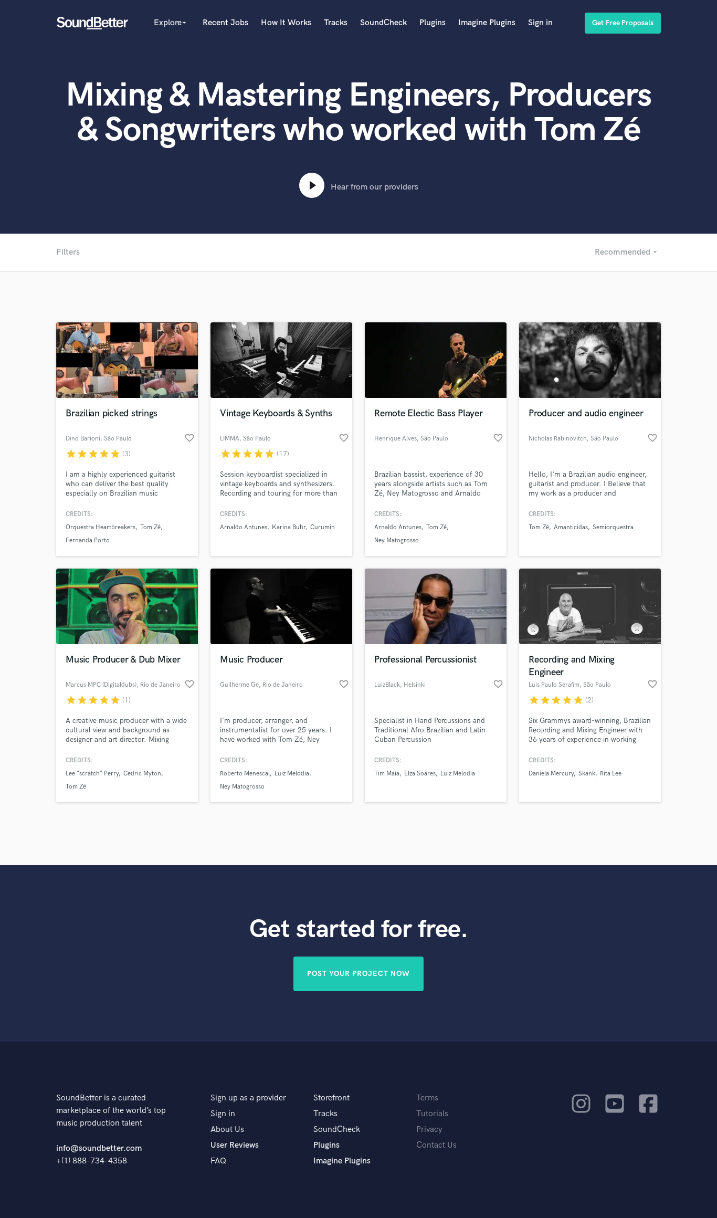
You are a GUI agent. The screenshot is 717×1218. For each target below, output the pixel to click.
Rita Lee (610, 774)
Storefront (331, 1098)
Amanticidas (571, 527)
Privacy (429, 1130)
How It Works (286, 23)
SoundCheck (383, 23)
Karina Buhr (288, 527)
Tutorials (432, 1114)
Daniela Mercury (551, 774)
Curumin (322, 527)
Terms (427, 1098)
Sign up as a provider (248, 1098)
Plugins (432, 23)
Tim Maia (386, 774)
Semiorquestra (613, 527)
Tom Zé (150, 527)
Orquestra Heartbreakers (100, 527)
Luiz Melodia (292, 774)
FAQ (218, 1161)
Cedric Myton (142, 774)
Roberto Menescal (245, 774)
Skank (586, 774)
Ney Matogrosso (396, 540)
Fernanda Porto (88, 540)
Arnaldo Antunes (243, 527)
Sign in (540, 23)
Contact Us (436, 1145)
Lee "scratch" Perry (92, 774)
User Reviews (234, 1145)
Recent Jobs (225, 23)
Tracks (335, 23)
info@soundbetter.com (99, 1148)
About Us (227, 1130)
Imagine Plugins (486, 23)
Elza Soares (420, 774)
